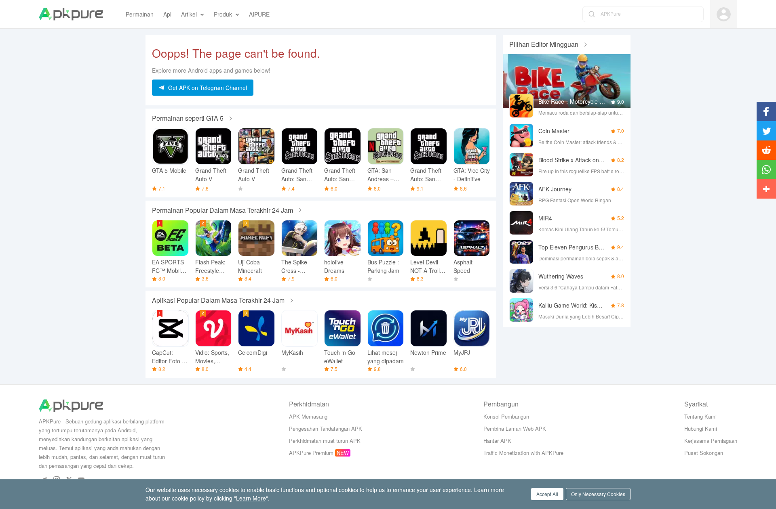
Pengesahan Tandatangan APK (325, 428)
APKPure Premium (311, 453)
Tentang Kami (700, 416)
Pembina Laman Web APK (514, 428)
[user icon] (724, 14)
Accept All (547, 493)
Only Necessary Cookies (598, 493)
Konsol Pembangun (506, 416)
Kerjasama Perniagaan (710, 440)
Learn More (251, 498)
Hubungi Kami (700, 428)
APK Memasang (308, 416)
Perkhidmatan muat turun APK (325, 440)
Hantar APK (497, 440)
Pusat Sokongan (703, 453)
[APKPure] (71, 14)
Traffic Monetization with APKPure (523, 453)
